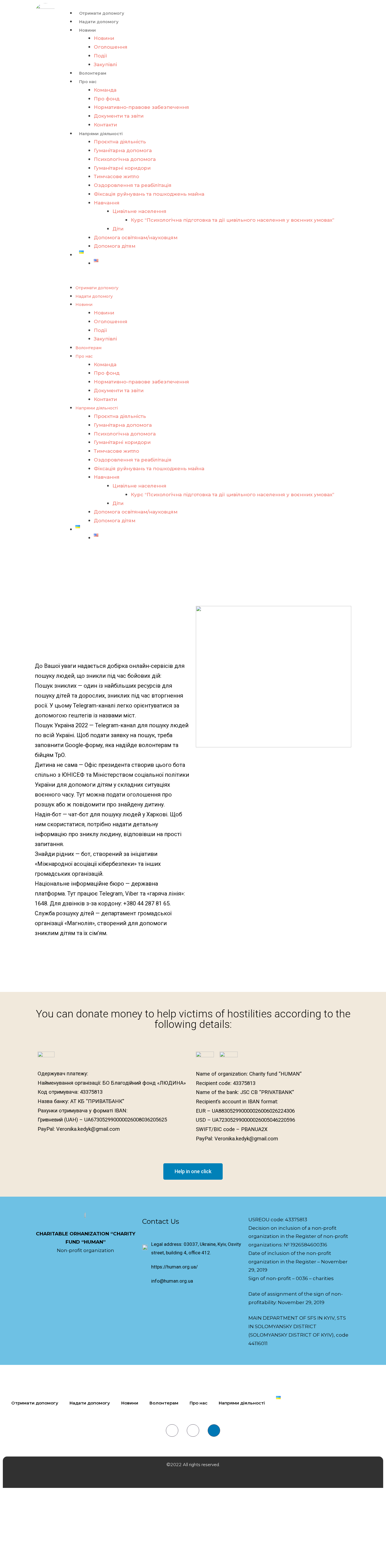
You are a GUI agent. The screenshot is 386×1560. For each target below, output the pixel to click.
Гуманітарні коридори (122, 168)
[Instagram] (193, 1430)
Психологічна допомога (125, 159)
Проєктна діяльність (120, 141)
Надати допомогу (98, 21)
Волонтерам (92, 73)
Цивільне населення (139, 211)
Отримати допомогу (101, 13)
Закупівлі (105, 64)
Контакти (105, 125)
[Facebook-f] (172, 1430)
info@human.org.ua (172, 1281)
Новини (87, 30)
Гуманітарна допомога (123, 150)
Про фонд (107, 99)
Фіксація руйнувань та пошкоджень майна (149, 194)
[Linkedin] (214, 1430)
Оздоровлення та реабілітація (133, 185)
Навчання (107, 203)
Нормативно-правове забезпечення (141, 107)
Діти (117, 229)
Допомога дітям (114, 246)
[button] (209, 279)
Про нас (88, 81)
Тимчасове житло (116, 176)
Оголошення (110, 47)
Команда (105, 90)
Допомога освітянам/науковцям (135, 237)
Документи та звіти (119, 116)
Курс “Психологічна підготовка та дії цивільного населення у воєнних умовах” (232, 220)
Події (100, 56)
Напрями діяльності (101, 133)
